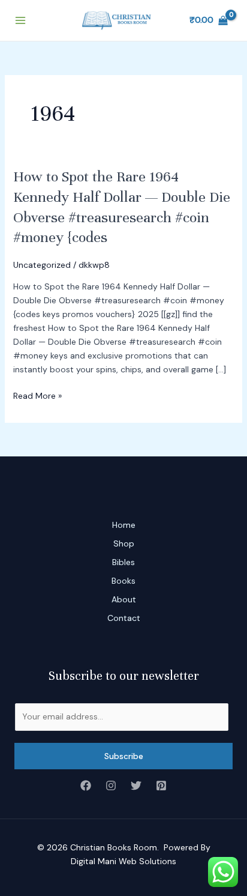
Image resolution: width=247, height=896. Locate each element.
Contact (123, 618)
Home (123, 524)
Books (123, 580)
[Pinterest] (161, 785)
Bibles (123, 562)
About (124, 599)
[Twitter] (136, 785)
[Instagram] (111, 785)
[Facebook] (85, 785)
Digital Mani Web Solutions (123, 861)
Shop (123, 543)
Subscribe (123, 756)
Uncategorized (42, 264)
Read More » (37, 395)
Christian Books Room (113, 847)
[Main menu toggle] (20, 20)
